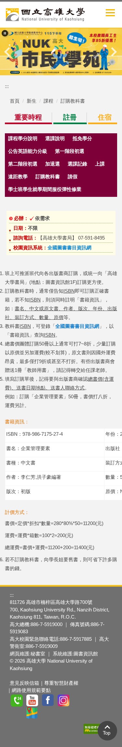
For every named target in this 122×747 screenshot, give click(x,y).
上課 (100, 164)
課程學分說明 (22, 138)
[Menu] (110, 12)
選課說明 (55, 138)
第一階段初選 (69, 151)
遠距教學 (18, 176)
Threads (79, 700)
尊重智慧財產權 (61, 683)
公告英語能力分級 (27, 151)
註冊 (70, 117)
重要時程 (28, 117)
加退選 (52, 164)
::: (7, 86)
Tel (17, 700)
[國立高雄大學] (45, 13)
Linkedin (17, 713)
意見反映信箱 (24, 683)
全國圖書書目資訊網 (69, 247)
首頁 (15, 101)
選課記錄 (77, 164)
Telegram (95, 700)
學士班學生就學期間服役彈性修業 (44, 189)
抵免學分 (82, 138)
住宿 (105, 117)
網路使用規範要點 (31, 690)
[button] (5, 33)
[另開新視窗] (61, 51)
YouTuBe (32, 700)
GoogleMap (32, 713)
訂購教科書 (73, 101)
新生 (31, 101)
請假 (72, 176)
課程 (48, 101)
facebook (48, 700)
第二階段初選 (22, 164)
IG (64, 700)
